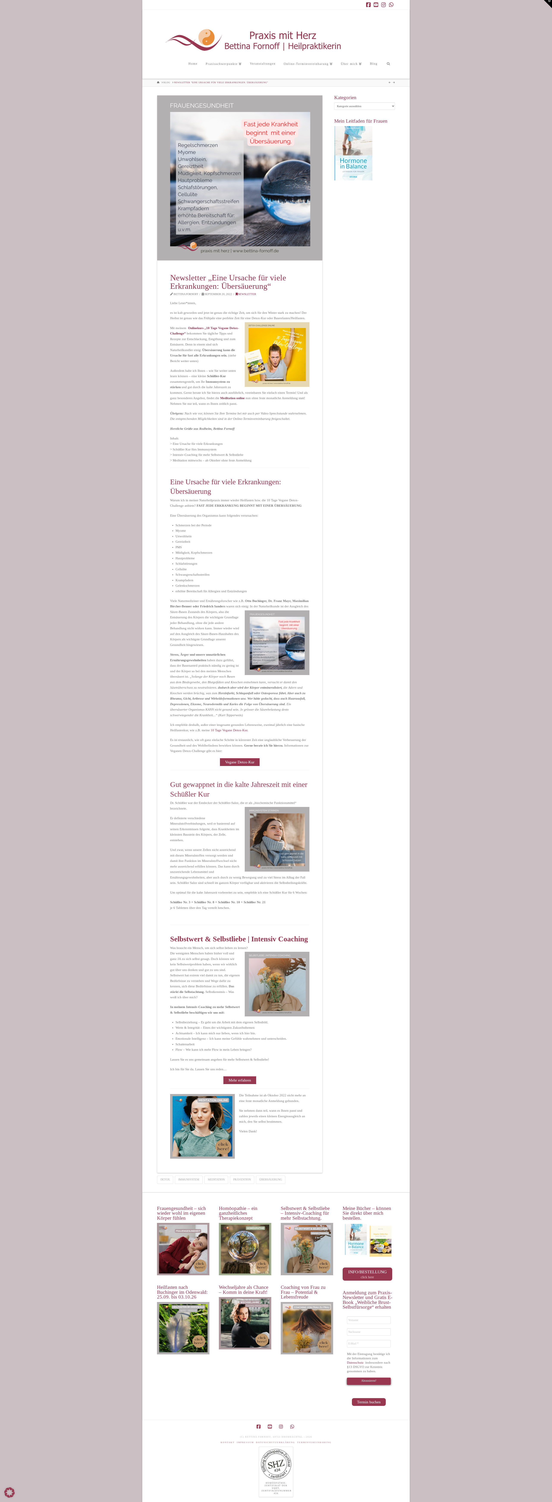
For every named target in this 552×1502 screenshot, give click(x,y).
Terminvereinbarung (314, 1442)
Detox (165, 1179)
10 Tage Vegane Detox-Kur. (229, 730)
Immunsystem (188, 1179)
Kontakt (228, 1442)
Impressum (245, 1442)
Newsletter (247, 294)
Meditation (216, 1179)
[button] (548, 4)
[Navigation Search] (388, 68)
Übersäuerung (270, 1179)
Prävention (242, 1179)
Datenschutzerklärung (275, 1442)
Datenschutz (355, 1362)
